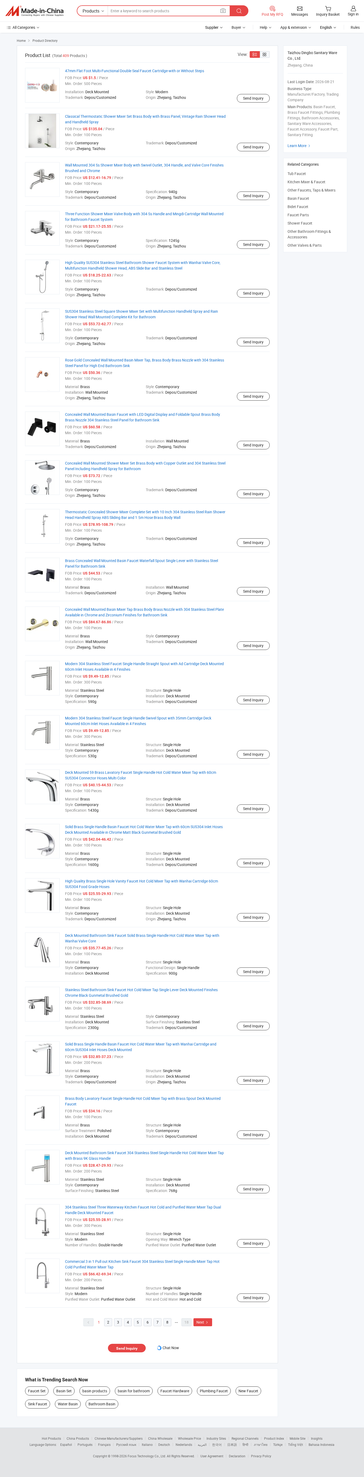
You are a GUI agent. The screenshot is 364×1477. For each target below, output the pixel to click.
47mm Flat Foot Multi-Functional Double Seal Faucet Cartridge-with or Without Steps (134, 70)
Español (66, 1444)
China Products (78, 1438)
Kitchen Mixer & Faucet (306, 181)
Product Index (274, 1438)
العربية (202, 1444)
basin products (94, 1390)
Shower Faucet (300, 223)
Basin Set (64, 1390)
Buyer (236, 27)
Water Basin (68, 1403)
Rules (355, 27)
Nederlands (184, 1444)
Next (202, 1322)
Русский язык (126, 1444)
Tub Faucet (297, 173)
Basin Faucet (298, 198)
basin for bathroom (134, 1390)
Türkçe (277, 1444)
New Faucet (248, 1390)
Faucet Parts (298, 214)
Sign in (353, 14)
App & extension (293, 27)
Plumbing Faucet (214, 1390)
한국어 (217, 1444)
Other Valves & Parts (305, 245)
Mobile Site (297, 1438)
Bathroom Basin (101, 1403)
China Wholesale (160, 1438)
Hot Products (51, 1438)
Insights (316, 1438)
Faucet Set (37, 1390)
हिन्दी (245, 1444)
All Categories (24, 27)
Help (263, 27)
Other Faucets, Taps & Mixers (311, 190)
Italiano (147, 1444)
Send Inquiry (253, 98)
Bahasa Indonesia (321, 1444)
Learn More (300, 145)
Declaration (237, 1456)
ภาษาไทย (261, 1444)
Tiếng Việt (295, 1444)
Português (85, 1444)
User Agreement (211, 1456)
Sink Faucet (37, 1403)
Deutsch (164, 1444)
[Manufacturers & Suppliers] (34, 11)
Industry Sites (216, 1438)
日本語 (232, 1444)
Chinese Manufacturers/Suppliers (119, 1438)
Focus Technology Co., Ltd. (147, 1456)
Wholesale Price (189, 1438)
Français (104, 1444)
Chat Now (171, 1347)
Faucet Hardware (174, 1390)
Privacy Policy (261, 1456)
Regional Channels (245, 1438)
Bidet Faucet (298, 206)
